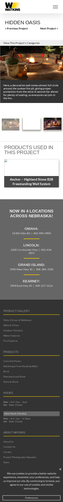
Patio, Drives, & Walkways (17, 320)
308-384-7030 (44, 269)
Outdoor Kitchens (13, 330)
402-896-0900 (42, 233)
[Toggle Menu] (55, 6)
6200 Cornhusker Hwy (24, 249)
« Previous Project (16, 28)
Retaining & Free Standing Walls (20, 366)
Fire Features (10, 340)
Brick (6, 371)
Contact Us (9, 446)
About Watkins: (14, 432)
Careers (7, 452)
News (6, 462)
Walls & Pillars (11, 325)
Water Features (11, 335)
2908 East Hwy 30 (21, 285)
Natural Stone (10, 381)
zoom (59, 48)
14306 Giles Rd (21, 233)
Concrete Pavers (12, 361)
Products (10, 352)
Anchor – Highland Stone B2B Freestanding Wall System (31, 181)
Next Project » (49, 28)
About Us (8, 441)
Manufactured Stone (14, 376)
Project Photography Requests (19, 457)
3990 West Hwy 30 (21, 269)
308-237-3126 (44, 285)
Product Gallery (16, 311)
